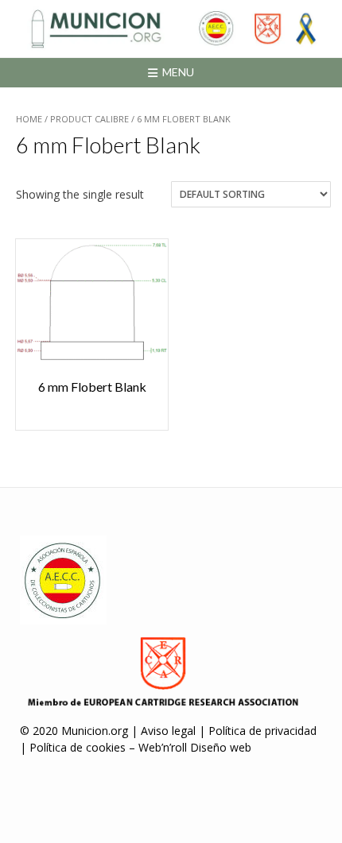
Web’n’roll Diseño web (194, 747)
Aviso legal (168, 730)
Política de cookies (77, 747)
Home (29, 119)
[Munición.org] (171, 28)
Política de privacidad (262, 730)
